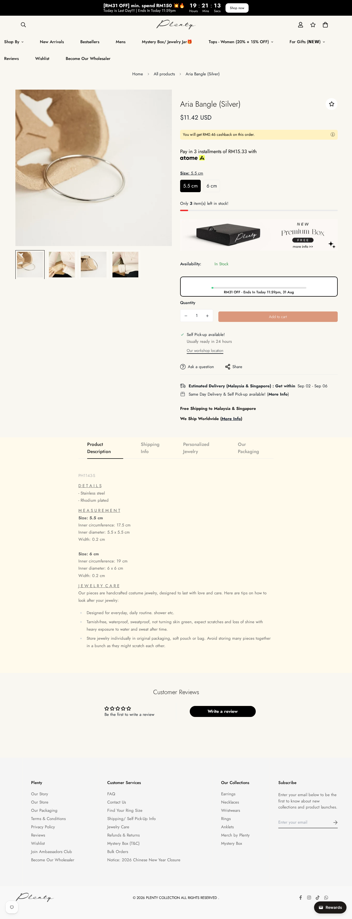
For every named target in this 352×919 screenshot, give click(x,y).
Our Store (39, 802)
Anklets (227, 827)
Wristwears (230, 810)
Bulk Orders (117, 852)
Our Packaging (44, 810)
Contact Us (116, 802)
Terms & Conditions (48, 819)
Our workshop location (205, 350)
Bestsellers (89, 42)
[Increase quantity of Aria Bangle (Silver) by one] (207, 316)
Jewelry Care (118, 827)
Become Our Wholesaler (88, 59)
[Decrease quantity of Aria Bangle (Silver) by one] (185, 316)
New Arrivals (52, 42)
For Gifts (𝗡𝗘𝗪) (305, 42)
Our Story (39, 794)
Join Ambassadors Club (51, 852)
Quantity (187, 303)
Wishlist (42, 59)
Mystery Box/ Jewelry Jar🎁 (167, 42)
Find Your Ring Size (124, 810)
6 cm (212, 185)
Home (137, 74)
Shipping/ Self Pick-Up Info (131, 819)
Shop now (237, 7)
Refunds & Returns (123, 835)
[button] (324, 24)
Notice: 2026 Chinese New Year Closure (143, 860)
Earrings (228, 794)
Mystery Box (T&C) (123, 843)
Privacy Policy (43, 827)
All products (164, 74)
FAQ (111, 794)
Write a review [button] (223, 711)
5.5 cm (190, 185)
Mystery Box (231, 843)
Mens (120, 42)
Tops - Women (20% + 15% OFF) (239, 42)
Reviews (38, 835)
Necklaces (230, 802)
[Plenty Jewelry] (176, 25)
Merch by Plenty (235, 835)
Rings (226, 819)
